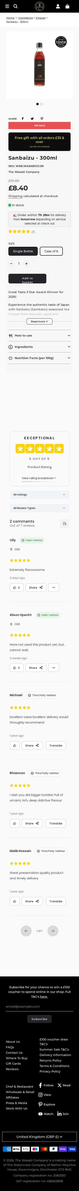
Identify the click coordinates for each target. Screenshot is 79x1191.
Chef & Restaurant (19, 1086)
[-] (11, 263)
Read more (38, 321)
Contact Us (14, 1053)
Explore (49, 1104)
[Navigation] (7, 6)
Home (10, 17)
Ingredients (25, 17)
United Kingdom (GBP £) (37, 1137)
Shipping (15, 196)
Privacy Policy (50, 1071)
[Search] (17, 6)
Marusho (35, 314)
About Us (13, 1042)
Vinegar (41, 17)
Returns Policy (51, 1060)
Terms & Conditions (54, 1066)
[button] (37, 104)
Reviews (12, 1069)
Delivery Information (55, 1055)
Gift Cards (13, 1063)
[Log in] (58, 6)
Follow (49, 1085)
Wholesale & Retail (20, 1092)
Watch (49, 1114)
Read (67, 1085)
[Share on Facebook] (22, 118)
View (47, 1095)
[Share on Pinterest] (42, 118)
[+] (26, 263)
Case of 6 (51, 251)
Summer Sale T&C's (54, 1049)
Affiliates (12, 1097)
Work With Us (16, 1108)
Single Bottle (23, 251)
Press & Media (16, 1103)
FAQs (10, 1047)
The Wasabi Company (24, 172)
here (43, 997)
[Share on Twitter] (32, 118)
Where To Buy (16, 1058)
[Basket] (67, 6)
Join (66, 1114)
